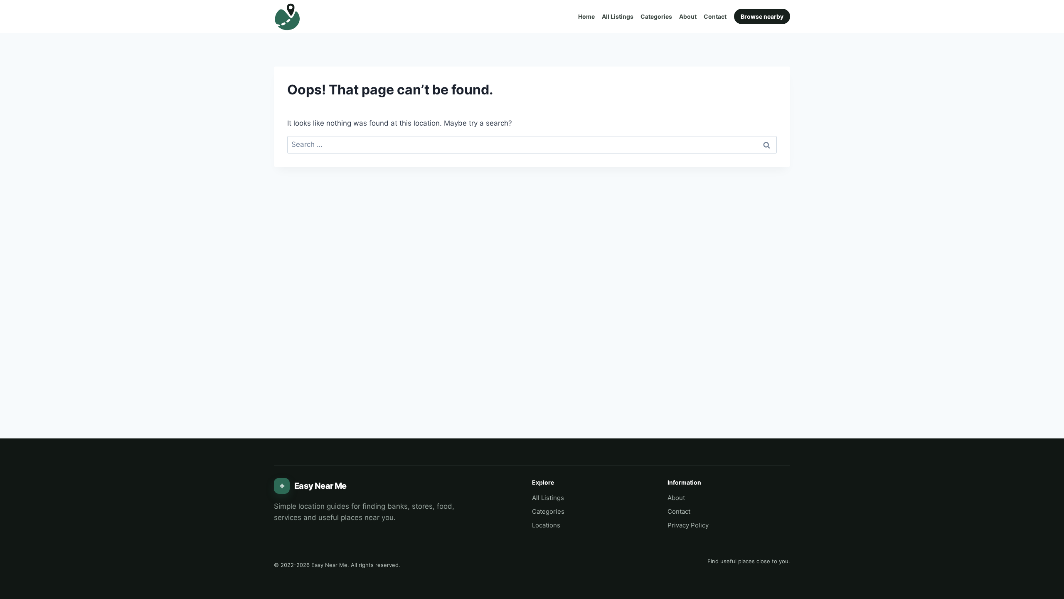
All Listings (617, 16)
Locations (546, 525)
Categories (656, 16)
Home (586, 16)
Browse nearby (762, 16)
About (688, 16)
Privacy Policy (688, 525)
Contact (715, 16)
